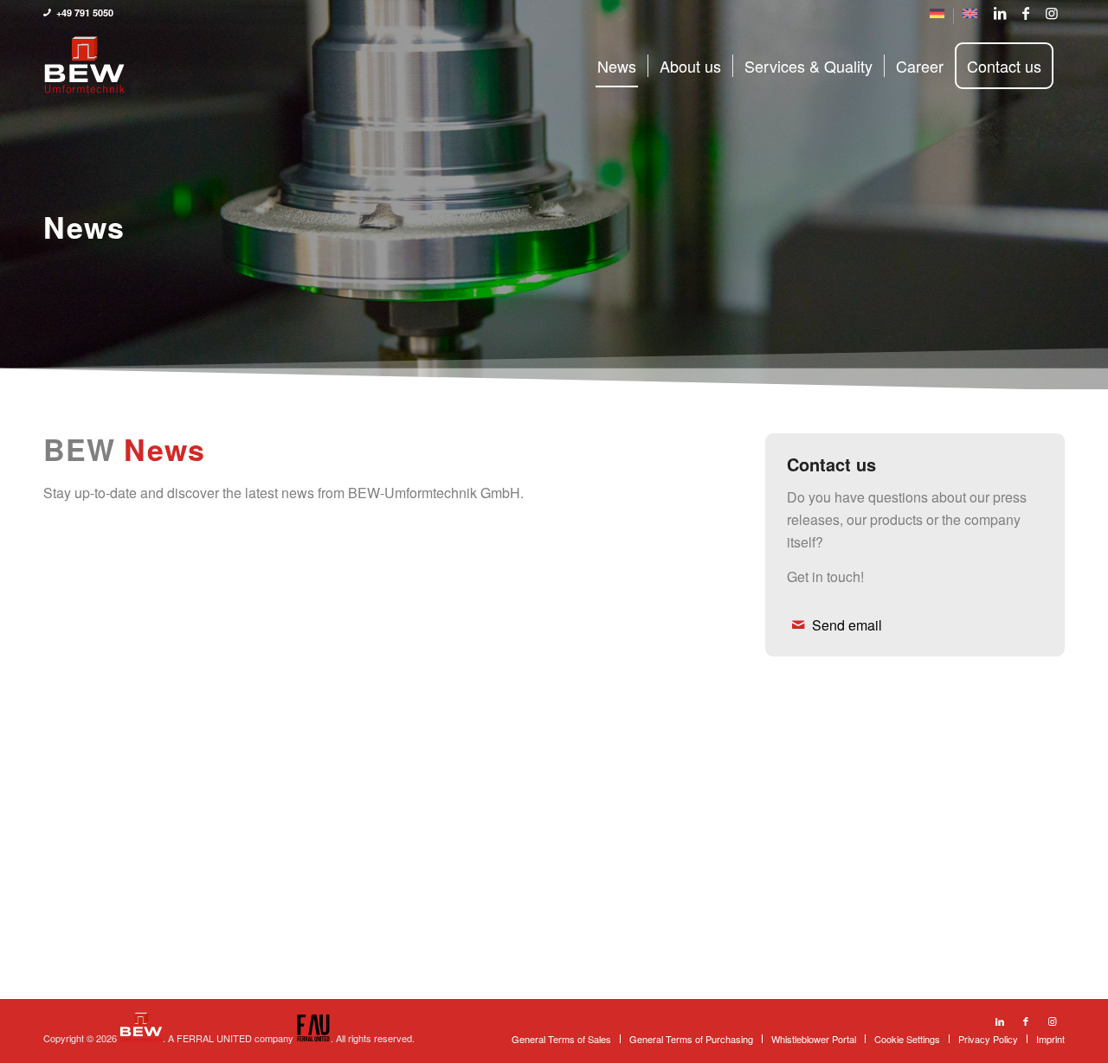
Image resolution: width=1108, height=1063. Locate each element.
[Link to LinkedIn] (1000, 13)
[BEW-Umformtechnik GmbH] (84, 66)
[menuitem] (937, 16)
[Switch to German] (937, 16)
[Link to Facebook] (1026, 13)
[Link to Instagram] (1052, 13)
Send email (847, 625)
